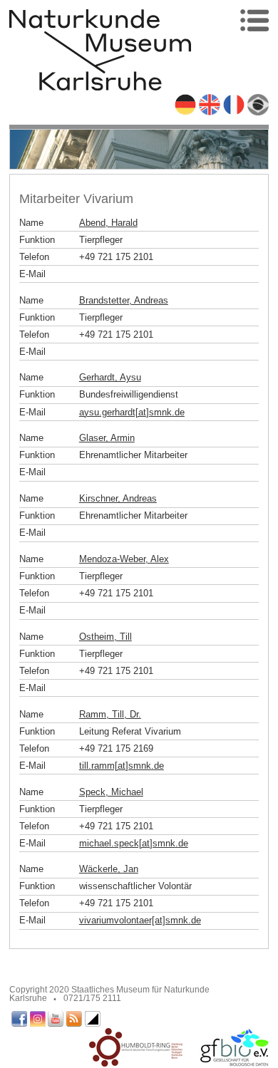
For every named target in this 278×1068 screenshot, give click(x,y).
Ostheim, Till (105, 636)
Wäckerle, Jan (108, 869)
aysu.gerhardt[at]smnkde (132, 412)
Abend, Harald (108, 222)
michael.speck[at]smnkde (133, 843)
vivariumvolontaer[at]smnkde (140, 920)
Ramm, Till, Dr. (110, 714)
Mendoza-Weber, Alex (124, 559)
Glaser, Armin (107, 437)
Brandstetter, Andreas (123, 300)
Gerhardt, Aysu (110, 377)
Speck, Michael (111, 792)
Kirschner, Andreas (118, 498)
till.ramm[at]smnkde (121, 765)
